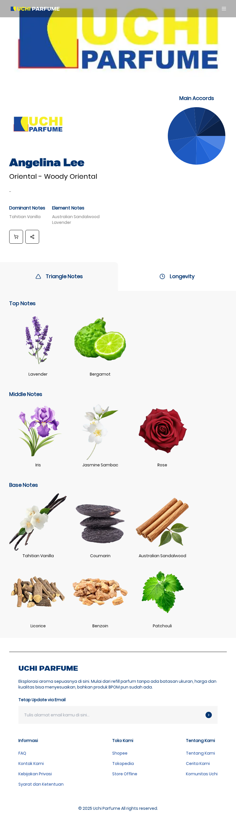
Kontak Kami (31, 763)
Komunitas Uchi (202, 774)
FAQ (22, 753)
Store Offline (124, 774)
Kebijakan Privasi (35, 774)
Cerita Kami (198, 763)
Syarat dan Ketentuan (41, 784)
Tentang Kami (200, 753)
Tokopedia (123, 763)
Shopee (119, 753)
